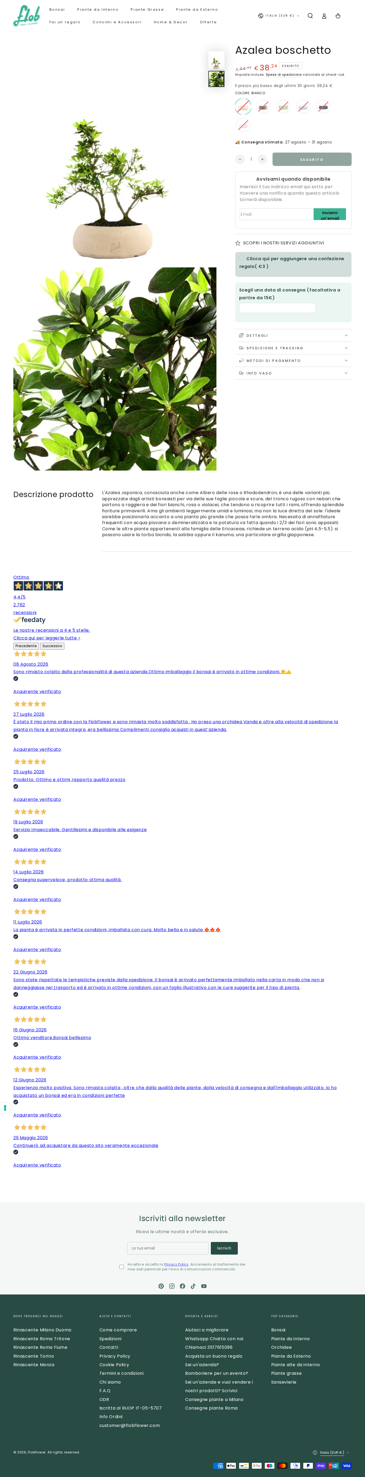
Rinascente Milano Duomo (42, 1330)
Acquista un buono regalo (213, 1356)
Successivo (52, 646)
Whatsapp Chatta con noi (214, 1339)
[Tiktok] (193, 1286)
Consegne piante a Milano (214, 1399)
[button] (310, 16)
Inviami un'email (330, 215)
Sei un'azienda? (202, 1365)
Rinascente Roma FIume (40, 1347)
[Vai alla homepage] (26, 15)
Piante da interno (290, 1339)
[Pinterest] (161, 1286)
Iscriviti (224, 1248)
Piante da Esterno (291, 1356)
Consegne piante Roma (211, 1408)
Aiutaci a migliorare (207, 1330)
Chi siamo (110, 1382)
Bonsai (278, 1330)
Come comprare (118, 1330)
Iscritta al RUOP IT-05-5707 (130, 1408)
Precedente (26, 646)
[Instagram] (171, 1286)
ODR (104, 1399)
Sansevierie (284, 1382)
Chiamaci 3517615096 (208, 1347)
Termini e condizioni (121, 1373)
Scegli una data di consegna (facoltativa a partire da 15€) (289, 294)
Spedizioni (110, 1339)
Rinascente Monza (34, 1365)
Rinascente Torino (33, 1356)
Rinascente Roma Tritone (41, 1339)
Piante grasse (286, 1373)
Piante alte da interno (295, 1365)
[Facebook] (182, 1286)
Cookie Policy (114, 1365)
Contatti (108, 1347)
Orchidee (281, 1347)
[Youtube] (204, 1286)
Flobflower (37, 1452)
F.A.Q (105, 1391)
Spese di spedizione (284, 74)
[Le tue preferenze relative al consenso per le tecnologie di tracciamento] (5, 1108)
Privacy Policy (176, 1264)
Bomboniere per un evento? (216, 1373)
